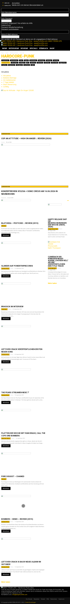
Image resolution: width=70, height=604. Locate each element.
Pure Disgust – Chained (12, 476)
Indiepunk (22, 62)
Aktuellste (7, 76)
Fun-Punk (56, 60)
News (4, 48)
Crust (21, 60)
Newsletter (7, 5)
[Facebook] (2, 596)
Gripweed (3, 197)
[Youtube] (8, 596)
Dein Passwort (6, 18)
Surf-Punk (26, 65)
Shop (52, 48)
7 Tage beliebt (8, 82)
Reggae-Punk (63, 62)
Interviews (14, 48)
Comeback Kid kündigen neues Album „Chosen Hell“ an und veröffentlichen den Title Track (58, 261)
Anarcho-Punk (14, 60)
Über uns (6, 3)
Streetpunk (19, 65)
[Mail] (5, 596)
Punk (7, 53)
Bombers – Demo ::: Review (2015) (17, 519)
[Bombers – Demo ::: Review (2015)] (23, 506)
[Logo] (24, 43)
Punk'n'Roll (54, 62)
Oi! (27, 62)
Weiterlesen (6, 235)
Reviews (24, 48)
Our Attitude (29, 599)
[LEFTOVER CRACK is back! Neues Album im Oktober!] (23, 548)
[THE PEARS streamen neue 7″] (23, 379)
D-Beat (26, 60)
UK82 (32, 65)
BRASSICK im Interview (12, 306)
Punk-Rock (47, 62)
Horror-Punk (15, 62)
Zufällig (6, 87)
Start (2, 53)
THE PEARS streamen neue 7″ (15, 392)
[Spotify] (7, 596)
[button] (66, 44)
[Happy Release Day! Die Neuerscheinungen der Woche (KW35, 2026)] (58, 210)
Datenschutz (6, 25)
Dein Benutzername (8, 12)
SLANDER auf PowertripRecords (17, 266)
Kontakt (43, 599)
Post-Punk (40, 62)
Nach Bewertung (9, 84)
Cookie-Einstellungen (30, 602)
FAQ (48, 599)
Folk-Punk (49, 60)
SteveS (3, 142)
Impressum (61, 599)
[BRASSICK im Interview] (23, 293)
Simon (11, 268)
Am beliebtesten (9, 80)
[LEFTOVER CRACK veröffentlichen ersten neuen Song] (23, 336)
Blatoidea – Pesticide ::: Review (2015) (19, 223)
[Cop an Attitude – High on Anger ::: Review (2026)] (35, 110)
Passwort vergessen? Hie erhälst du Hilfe (16, 23)
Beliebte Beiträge (9, 78)
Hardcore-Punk (14, 53)
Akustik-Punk (5, 60)
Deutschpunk (33, 60)
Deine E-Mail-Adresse (9, 34)
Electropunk (41, 60)
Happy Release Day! (53, 229)
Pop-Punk (33, 62)
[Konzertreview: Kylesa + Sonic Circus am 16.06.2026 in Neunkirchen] (35, 164)
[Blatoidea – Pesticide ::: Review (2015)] (23, 210)
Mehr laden (5, 582)
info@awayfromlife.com (19, 594)
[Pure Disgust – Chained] (23, 463)
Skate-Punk (11, 65)
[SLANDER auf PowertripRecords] (23, 252)
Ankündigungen (52, 268)
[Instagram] (4, 596)
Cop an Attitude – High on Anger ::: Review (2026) (26, 138)
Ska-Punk (4, 65)
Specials (33, 48)
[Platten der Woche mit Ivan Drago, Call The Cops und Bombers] (23, 420)
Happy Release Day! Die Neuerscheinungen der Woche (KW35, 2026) (57, 223)
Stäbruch (43, 48)
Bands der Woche (6, 438)
